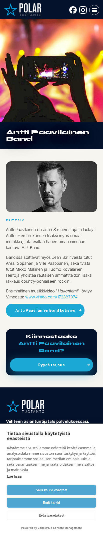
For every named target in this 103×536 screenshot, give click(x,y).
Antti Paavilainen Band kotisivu (45, 310)
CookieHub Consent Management (60, 528)
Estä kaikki (51, 503)
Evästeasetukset (51, 515)
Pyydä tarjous (51, 365)
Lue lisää (14, 476)
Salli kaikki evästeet (51, 490)
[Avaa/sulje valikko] (94, 10)
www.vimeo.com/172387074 (51, 296)
